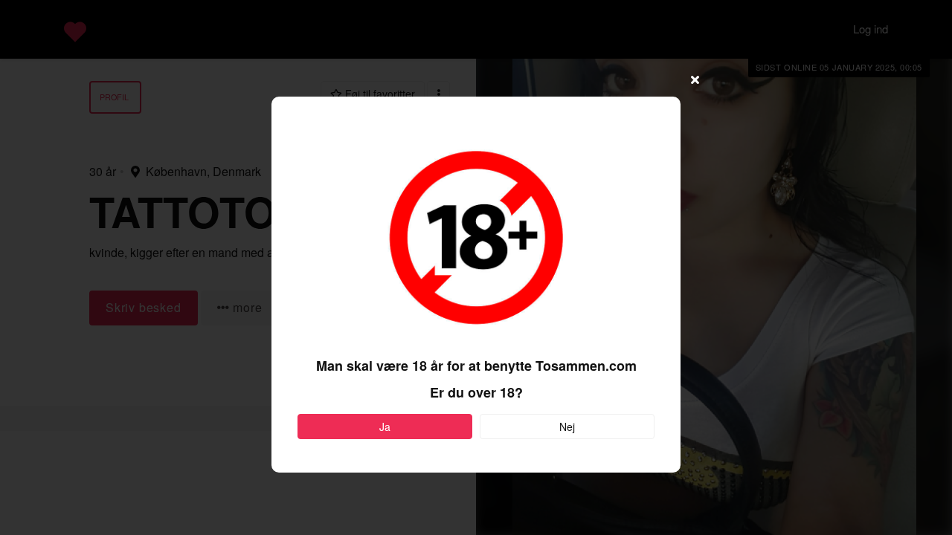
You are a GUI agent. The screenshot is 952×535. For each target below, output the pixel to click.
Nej (567, 426)
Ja (384, 426)
